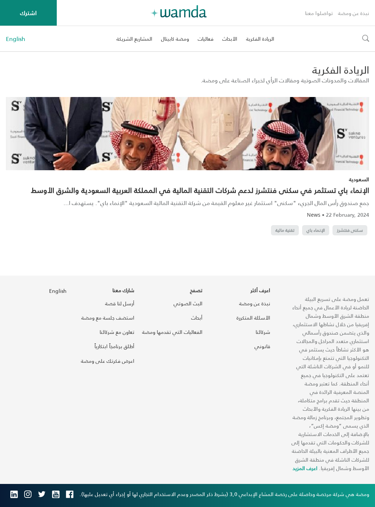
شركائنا (263, 332)
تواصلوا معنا (319, 13)
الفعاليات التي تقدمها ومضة (172, 332)
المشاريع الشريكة (134, 39)
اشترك (28, 12)
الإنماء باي (316, 230)
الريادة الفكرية (260, 39)
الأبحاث (229, 39)
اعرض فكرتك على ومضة (107, 361)
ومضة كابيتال (175, 39)
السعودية (359, 179)
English (15, 39)
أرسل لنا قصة (119, 303)
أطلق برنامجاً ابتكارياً (114, 346)
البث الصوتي (188, 303)
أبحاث (197, 318)
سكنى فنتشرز (350, 230)
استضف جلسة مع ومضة (107, 318)
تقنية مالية (284, 230)
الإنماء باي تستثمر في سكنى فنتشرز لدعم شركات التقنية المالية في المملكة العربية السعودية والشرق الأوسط (200, 190)
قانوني (262, 346)
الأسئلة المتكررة (253, 318)
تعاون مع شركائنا (117, 332)
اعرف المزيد (305, 468)
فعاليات (206, 39)
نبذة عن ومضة (353, 13)
